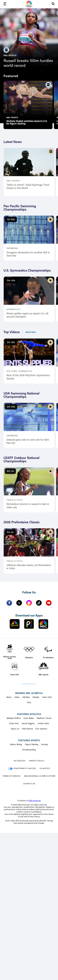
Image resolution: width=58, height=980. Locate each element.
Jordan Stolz (43, 724)
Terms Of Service (11, 776)
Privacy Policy (36, 761)
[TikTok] (39, 603)
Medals (36, 697)
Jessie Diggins (28, 724)
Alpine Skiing (16, 745)
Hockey (44, 745)
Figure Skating (31, 745)
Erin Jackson (41, 729)
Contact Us (29, 784)
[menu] (5, 4)
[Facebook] (9, 603)
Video (17, 697)
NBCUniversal (35, 801)
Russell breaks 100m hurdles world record (28, 63)
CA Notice (45, 768)
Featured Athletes (29, 714)
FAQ (29, 703)
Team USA (47, 697)
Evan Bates (29, 718)
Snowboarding (29, 750)
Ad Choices (19, 761)
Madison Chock (44, 718)
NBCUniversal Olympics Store (39, 776)
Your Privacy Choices (24, 768)
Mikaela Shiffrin (14, 718)
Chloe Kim (14, 724)
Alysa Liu (15, 729)
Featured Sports (29, 741)
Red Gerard (27, 729)
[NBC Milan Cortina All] (29, 4)
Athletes (26, 697)
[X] (19, 603)
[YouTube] (49, 603)
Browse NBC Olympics (29, 693)
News (9, 697)
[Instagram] (29, 603)
